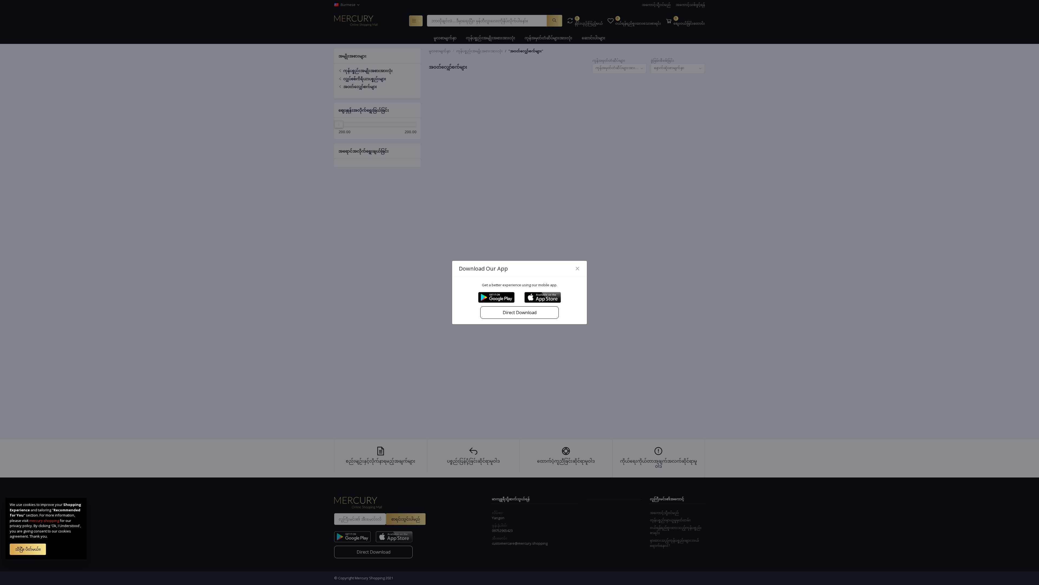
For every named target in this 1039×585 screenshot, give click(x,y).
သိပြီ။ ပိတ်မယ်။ (28, 549)
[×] (577, 269)
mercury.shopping (44, 520)
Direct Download (520, 313)
